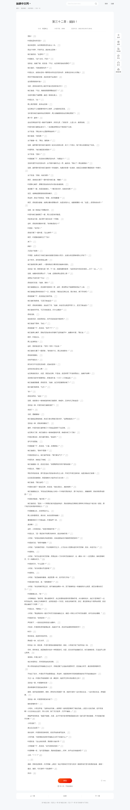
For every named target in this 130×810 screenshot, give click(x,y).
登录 (106, 3)
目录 (65, 796)
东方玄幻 (30, 8)
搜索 (96, 4)
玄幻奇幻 (23, 8)
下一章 (97, 796)
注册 (112, 3)
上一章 (32, 796)
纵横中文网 (22, 9)
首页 (17, 8)
